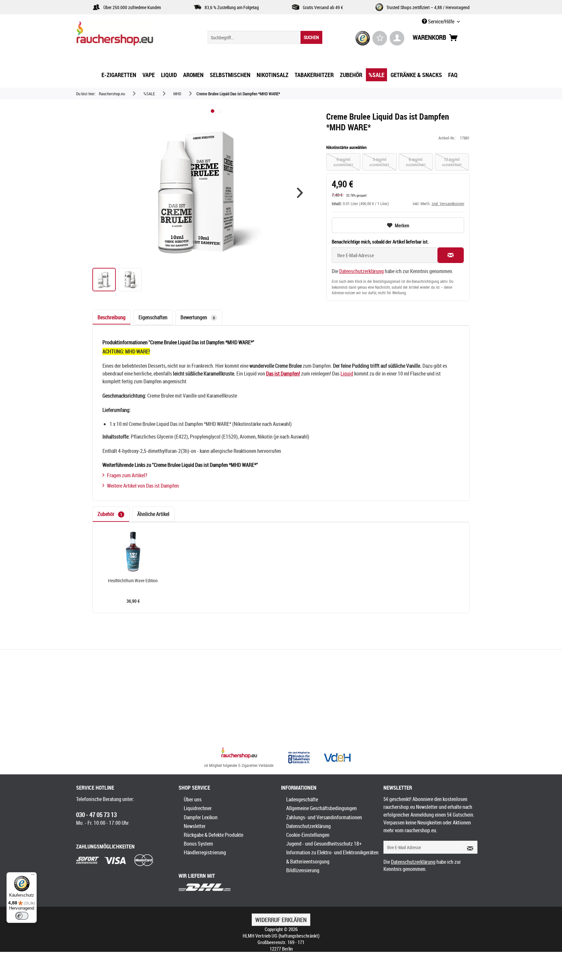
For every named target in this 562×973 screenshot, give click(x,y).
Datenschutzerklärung (361, 271)
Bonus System (198, 843)
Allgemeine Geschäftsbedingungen (321, 808)
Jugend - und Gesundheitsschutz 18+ (324, 843)
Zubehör (110, 514)
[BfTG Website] (299, 757)
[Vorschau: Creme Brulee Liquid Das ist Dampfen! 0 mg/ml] (130, 279)
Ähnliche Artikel (153, 514)
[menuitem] (264, 37)
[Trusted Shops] (362, 38)
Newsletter (195, 826)
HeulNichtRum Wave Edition (133, 581)
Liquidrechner (198, 808)
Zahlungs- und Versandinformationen (324, 817)
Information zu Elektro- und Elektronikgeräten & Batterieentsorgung (332, 857)
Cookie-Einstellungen (307, 834)
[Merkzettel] (379, 38)
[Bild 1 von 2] (212, 111)
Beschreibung (112, 317)
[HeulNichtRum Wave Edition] (133, 551)
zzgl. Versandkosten (448, 203)
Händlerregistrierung (205, 852)
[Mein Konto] (397, 38)
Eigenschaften (153, 317)
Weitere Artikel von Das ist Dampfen (143, 485)
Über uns (193, 799)
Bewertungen (198, 317)
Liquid (347, 373)
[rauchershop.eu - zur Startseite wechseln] (126, 35)
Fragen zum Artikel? (127, 475)
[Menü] (33, 876)
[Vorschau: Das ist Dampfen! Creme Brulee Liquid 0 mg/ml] (104, 279)
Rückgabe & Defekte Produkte (213, 834)
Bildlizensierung (302, 870)
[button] (299, 192)
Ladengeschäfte (302, 799)
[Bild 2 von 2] (220, 111)
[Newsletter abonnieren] (468, 847)
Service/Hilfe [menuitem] (441, 21)
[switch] (21, 916)
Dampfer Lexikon (201, 817)
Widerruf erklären (281, 920)
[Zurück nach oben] (239, 753)
